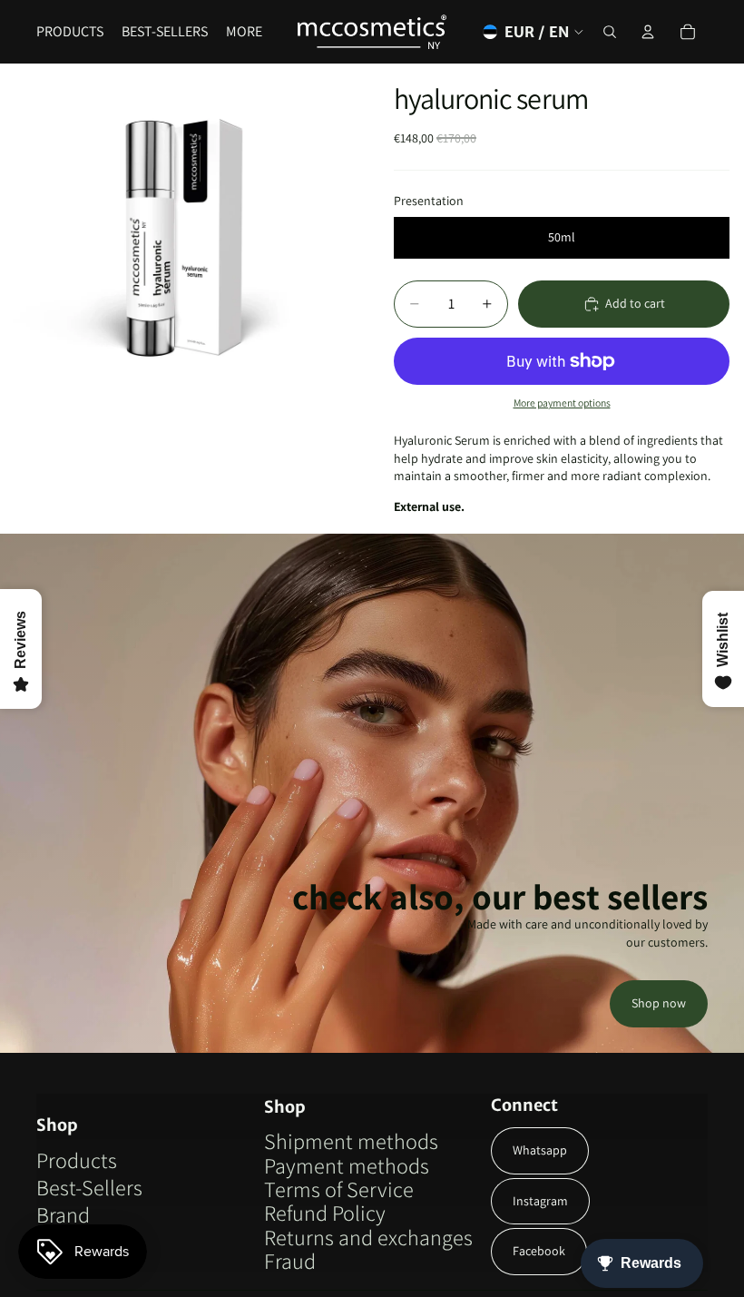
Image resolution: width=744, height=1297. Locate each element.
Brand (63, 1214)
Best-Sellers (89, 1187)
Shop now (658, 1003)
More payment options (562, 402)
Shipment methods (351, 1140)
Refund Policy (325, 1212)
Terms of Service (339, 1189)
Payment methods (346, 1165)
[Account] (648, 32)
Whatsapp (540, 1150)
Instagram (540, 1201)
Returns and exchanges (368, 1237)
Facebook (539, 1251)
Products (76, 1159)
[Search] (610, 32)
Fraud (290, 1260)
